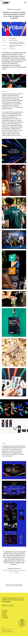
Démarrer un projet (7, 605)
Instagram (5, 610)
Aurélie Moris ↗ (11, 631)
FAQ (3, 627)
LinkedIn (4, 615)
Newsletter (5, 617)
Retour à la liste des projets (14, 585)
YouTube (4, 613)
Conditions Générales (6, 629)
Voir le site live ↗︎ (12, 48)
